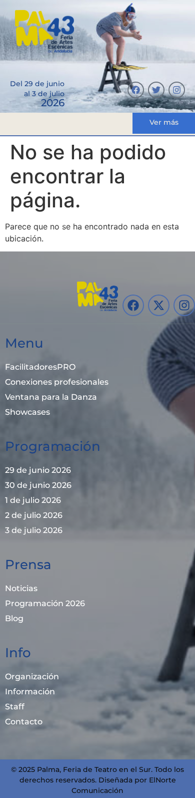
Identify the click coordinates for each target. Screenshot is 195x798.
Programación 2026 (45, 603)
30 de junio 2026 (38, 485)
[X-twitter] (159, 305)
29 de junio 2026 (38, 470)
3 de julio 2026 (33, 530)
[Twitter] (156, 90)
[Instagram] (176, 90)
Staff (14, 706)
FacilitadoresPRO (40, 367)
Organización (32, 676)
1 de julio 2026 (33, 500)
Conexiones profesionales (56, 382)
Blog (14, 618)
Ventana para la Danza (51, 397)
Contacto (23, 721)
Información (30, 691)
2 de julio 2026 (33, 515)
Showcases (27, 412)
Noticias (21, 588)
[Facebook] (136, 90)
